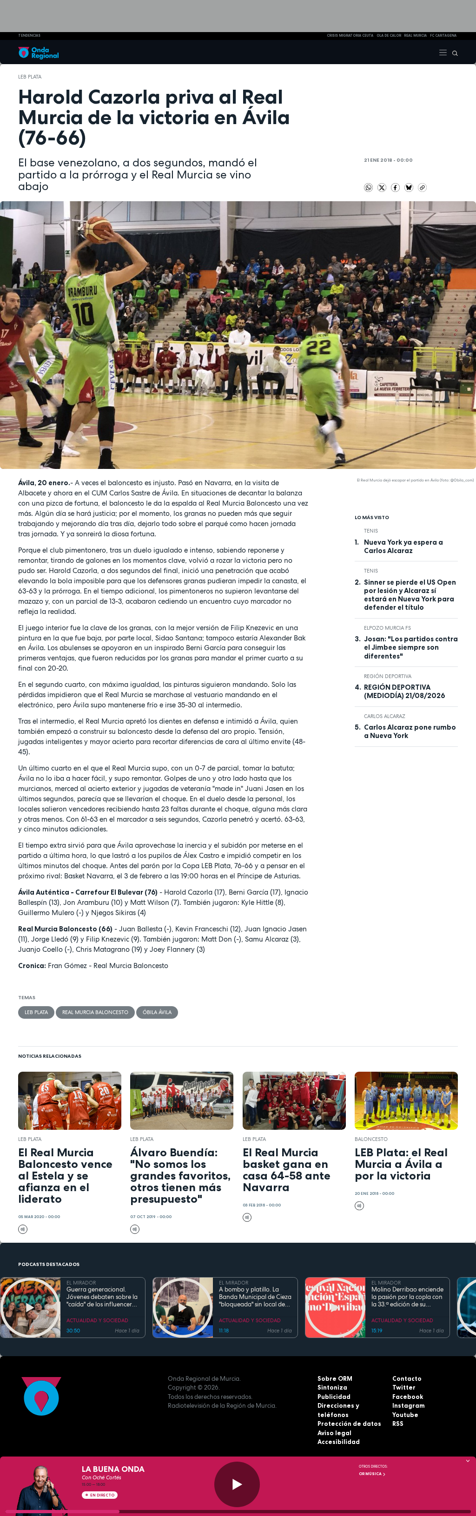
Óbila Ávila (157, 1012)
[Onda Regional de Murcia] (38, 52)
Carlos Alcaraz (384, 716)
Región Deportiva (387, 676)
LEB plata (29, 76)
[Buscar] (453, 52)
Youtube (405, 1414)
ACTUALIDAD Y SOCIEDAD (97, 1320)
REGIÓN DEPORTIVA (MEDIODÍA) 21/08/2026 (404, 691)
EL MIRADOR (81, 1282)
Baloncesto (371, 1139)
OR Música (371, 1473)
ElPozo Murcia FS (387, 628)
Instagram (408, 1405)
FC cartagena (443, 35)
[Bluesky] (409, 187)
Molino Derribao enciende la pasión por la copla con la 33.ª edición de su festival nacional (407, 1297)
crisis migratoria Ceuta (350, 35)
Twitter (404, 1387)
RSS (397, 1423)
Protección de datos (349, 1423)
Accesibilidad (338, 1441)
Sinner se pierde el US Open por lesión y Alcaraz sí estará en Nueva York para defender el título (410, 595)
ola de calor (389, 35)
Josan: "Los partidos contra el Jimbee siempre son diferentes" (411, 647)
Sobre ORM (334, 1378)
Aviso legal (334, 1433)
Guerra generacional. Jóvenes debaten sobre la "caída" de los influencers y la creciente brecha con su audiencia (102, 1297)
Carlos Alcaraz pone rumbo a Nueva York (410, 731)
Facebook (407, 1396)
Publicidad (333, 1396)
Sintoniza (332, 1387)
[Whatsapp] (368, 187)
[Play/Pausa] (237, 1484)
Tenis (371, 530)
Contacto (407, 1378)
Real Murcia (415, 35)
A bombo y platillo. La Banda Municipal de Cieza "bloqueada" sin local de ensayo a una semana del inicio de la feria (255, 1297)
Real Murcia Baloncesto (95, 1012)
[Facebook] (396, 187)
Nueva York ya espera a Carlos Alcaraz (403, 546)
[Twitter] (382, 187)
